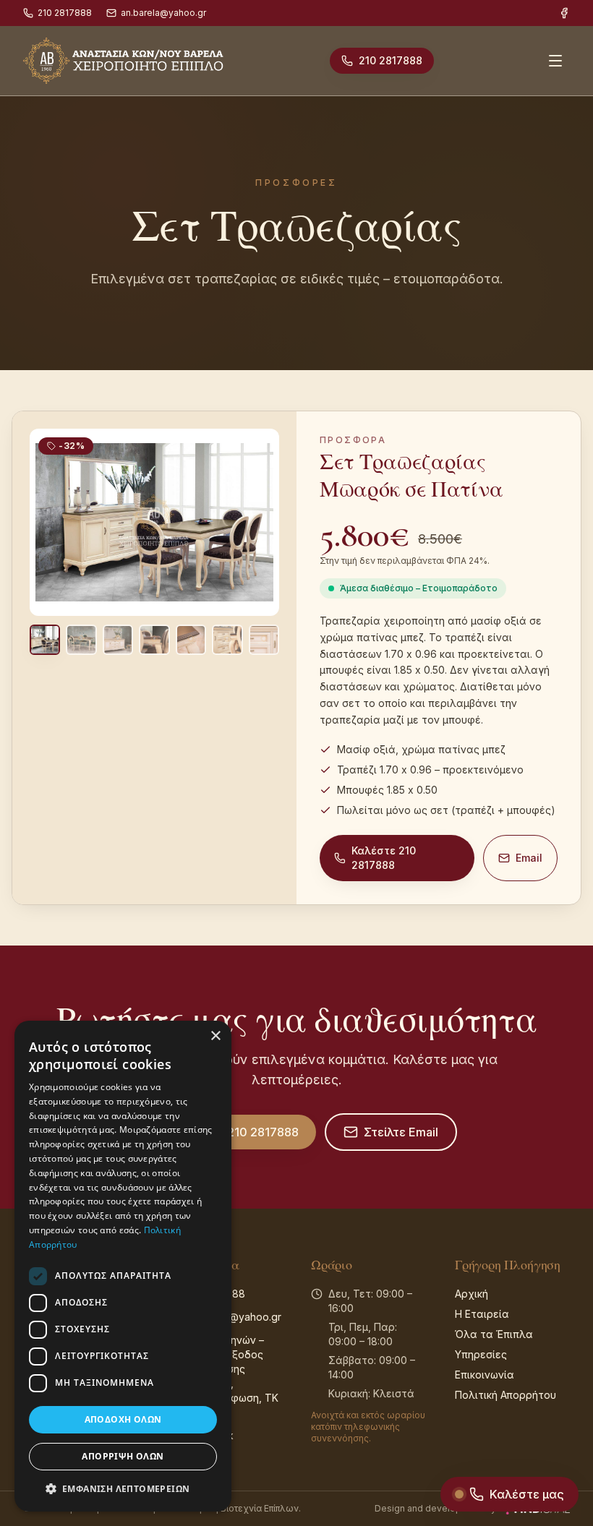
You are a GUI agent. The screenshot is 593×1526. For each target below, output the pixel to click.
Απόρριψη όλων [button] (122, 1456)
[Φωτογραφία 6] (227, 640)
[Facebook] (564, 13)
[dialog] (122, 1266)
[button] (123, 1488)
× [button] (215, 1036)
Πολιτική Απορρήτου (505, 1395)
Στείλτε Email (401, 1132)
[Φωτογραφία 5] (191, 640)
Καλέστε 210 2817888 (383, 857)
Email (529, 858)
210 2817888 (65, 12)
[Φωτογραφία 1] (45, 640)
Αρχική (471, 1293)
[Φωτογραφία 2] (81, 640)
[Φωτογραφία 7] (264, 640)
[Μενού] (555, 60)
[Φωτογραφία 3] (118, 640)
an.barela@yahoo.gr (163, 12)
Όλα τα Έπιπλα (494, 1334)
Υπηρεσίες (481, 1354)
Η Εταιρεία (482, 1314)
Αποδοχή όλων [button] (123, 1419)
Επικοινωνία (484, 1374)
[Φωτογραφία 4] (154, 640)
